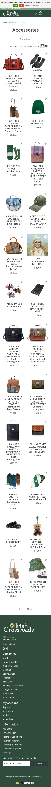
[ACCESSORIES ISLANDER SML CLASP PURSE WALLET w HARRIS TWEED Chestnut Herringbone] (37, 383)
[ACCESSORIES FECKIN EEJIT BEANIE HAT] (37, 107)
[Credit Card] (32, 783)
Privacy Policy (9, 732)
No (22, 5)
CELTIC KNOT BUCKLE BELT (13, 540)
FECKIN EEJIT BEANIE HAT (37, 122)
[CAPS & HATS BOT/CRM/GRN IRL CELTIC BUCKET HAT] (37, 568)
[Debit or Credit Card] (21, 783)
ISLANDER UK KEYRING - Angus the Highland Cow (37, 543)
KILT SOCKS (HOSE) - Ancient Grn (13, 168)
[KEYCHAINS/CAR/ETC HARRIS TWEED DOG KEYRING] (13, 290)
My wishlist (8, 719)
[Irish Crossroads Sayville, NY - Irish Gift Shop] (11, 13)
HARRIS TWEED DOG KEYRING (13, 305)
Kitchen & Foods (10, 665)
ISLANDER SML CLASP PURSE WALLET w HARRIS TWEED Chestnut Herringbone (37, 403)
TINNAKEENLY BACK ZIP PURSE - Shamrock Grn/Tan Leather (38, 448)
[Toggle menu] (45, 13)
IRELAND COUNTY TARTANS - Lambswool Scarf (13, 499)
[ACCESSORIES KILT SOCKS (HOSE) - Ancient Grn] (13, 152)
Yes (15, 5)
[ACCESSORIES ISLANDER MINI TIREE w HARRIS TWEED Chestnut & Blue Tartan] (13, 245)
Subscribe (39, 763)
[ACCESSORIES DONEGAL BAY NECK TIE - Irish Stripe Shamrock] (37, 481)
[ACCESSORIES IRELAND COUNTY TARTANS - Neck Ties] (37, 62)
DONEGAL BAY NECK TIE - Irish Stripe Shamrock (37, 497)
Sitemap (7, 752)
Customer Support (12, 748)
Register (7, 707)
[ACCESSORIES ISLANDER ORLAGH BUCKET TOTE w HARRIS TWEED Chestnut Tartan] (13, 107)
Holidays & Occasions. (13, 685)
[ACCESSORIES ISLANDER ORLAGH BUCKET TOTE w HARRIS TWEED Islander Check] (13, 568)
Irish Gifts (7, 681)
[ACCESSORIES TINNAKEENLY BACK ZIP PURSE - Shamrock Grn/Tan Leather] (37, 430)
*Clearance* (9, 693)
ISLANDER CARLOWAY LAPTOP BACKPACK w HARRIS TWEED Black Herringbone (13, 452)
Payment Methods (12, 740)
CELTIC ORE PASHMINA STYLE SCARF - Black (38, 308)
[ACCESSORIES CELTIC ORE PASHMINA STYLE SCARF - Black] (37, 290)
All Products (8, 697)
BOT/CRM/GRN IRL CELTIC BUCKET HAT (37, 584)
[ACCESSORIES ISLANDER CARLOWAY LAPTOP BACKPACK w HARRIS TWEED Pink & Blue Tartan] (37, 152)
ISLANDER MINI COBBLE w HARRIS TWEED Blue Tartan (13, 220)
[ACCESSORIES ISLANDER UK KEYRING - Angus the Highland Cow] (37, 526)
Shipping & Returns (12, 744)
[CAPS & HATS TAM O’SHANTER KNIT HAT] (37, 245)
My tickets (8, 715)
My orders (8, 711)
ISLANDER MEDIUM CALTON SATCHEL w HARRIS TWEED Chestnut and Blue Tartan (37, 354)
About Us (7, 728)
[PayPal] (17, 783)
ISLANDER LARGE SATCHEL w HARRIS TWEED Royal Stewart (13, 81)
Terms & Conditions (12, 736)
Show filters (25, 39)
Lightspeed (7, 779)
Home (5, 22)
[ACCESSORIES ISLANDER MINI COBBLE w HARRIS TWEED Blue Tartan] (13, 203)
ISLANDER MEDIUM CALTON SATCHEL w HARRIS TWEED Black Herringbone (13, 354)
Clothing (12, 22)
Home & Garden (10, 662)
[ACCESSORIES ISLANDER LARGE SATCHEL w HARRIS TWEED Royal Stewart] (13, 62)
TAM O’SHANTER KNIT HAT (37, 261)
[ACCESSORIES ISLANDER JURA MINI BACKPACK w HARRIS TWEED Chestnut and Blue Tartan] (13, 383)
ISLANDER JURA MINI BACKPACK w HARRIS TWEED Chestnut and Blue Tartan (13, 403)
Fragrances (8, 677)
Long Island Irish (11, 689)
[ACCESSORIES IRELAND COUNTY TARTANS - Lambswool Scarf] (13, 481)
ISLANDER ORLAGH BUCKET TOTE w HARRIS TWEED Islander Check (13, 587)
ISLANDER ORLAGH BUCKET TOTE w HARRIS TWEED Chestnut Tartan (13, 126)
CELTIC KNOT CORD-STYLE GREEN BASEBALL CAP (37, 220)
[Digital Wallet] (27, 783)
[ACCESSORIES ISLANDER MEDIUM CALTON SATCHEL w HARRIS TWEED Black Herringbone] (13, 333)
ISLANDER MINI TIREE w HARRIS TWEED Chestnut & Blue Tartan (13, 263)
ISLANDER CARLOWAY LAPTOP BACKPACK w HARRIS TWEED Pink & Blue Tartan (37, 174)
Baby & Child (9, 673)
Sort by (23, 46)
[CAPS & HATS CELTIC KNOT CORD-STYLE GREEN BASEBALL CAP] (37, 203)
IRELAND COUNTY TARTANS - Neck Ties (37, 80)
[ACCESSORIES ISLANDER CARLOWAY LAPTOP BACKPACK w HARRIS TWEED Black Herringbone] (13, 430)
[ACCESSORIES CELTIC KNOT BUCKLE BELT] (13, 526)
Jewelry (6, 658)
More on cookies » (32, 5)
